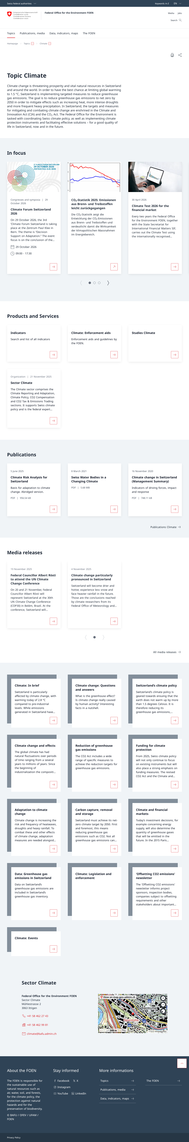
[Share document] (180, 55)
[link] (34, 701)
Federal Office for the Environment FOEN (69, 12)
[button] (11, 33)
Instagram (63, 1087)
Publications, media (112, 1089)
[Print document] (172, 55)
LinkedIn (80, 1093)
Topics (104, 1080)
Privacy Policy (13, 1137)
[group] (34, 218)
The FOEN (152, 1080)
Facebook (63, 1080)
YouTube (62, 1093)
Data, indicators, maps (114, 1098)
